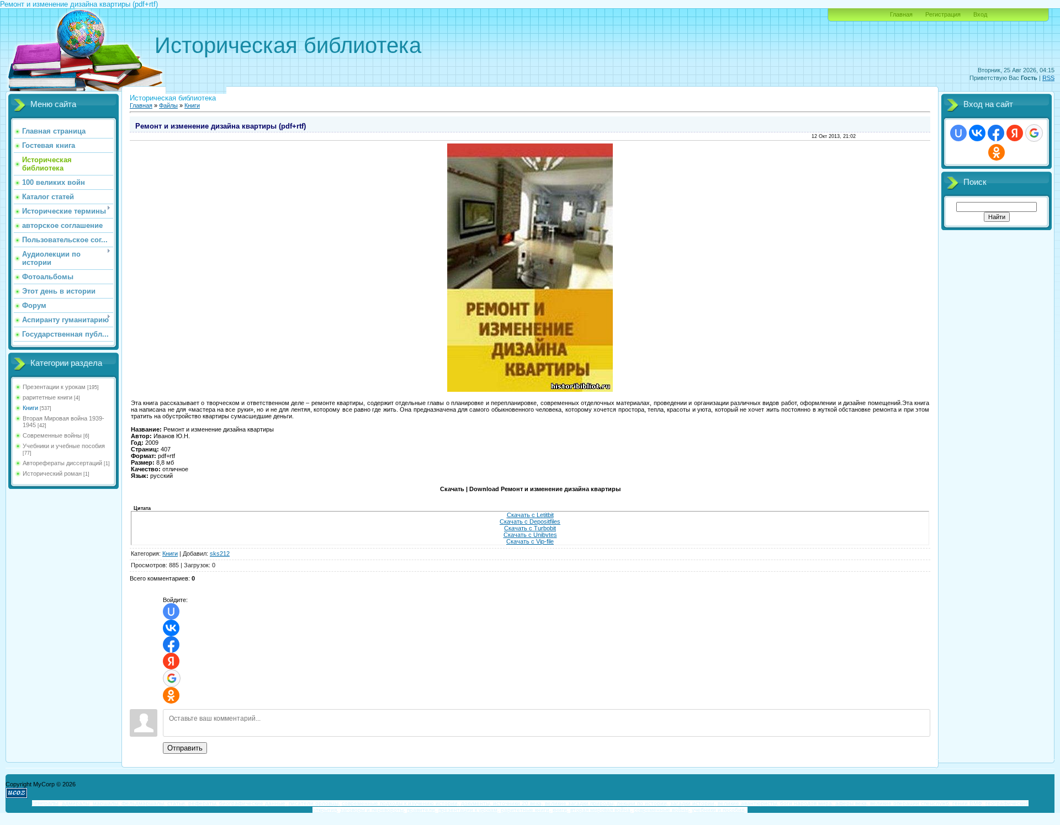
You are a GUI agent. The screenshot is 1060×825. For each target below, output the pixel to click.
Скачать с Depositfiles (530, 521)
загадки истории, (693, 803)
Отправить (185, 748)
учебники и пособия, (719, 810)
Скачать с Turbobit (530, 528)
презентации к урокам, (468, 810)
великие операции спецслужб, (910, 803)
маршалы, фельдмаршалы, (129, 803)
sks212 (220, 553)
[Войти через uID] (171, 611)
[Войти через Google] (172, 678)
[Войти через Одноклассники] (171, 695)
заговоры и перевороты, (372, 810)
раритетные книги (47, 397)
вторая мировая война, (601, 810)
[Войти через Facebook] (171, 644)
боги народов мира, (807, 803)
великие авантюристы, (748, 803)
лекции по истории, (643, 803)
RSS (1048, 77)
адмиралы (75, 803)
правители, (422, 810)
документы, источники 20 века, (502, 803)
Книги (30, 407)
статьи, (177, 803)
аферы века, (851, 803)
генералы (45, 803)
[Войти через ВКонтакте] (171, 628)
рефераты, (203, 803)
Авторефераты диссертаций (62, 463)
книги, (561, 810)
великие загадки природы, (580, 803)
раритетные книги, (526, 810)
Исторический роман (52, 473)
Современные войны (52, 435)
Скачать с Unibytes (530, 534)
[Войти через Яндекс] (171, 661)
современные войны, (662, 810)
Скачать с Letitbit (530, 515)
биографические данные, (253, 803)
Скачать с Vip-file (530, 541)
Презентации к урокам (54, 387)
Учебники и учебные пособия (64, 446)
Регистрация (943, 14)
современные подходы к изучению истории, (400, 803)
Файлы (168, 105)
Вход (980, 14)
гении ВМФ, (968, 803)
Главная (901, 14)
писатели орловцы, (314, 803)
